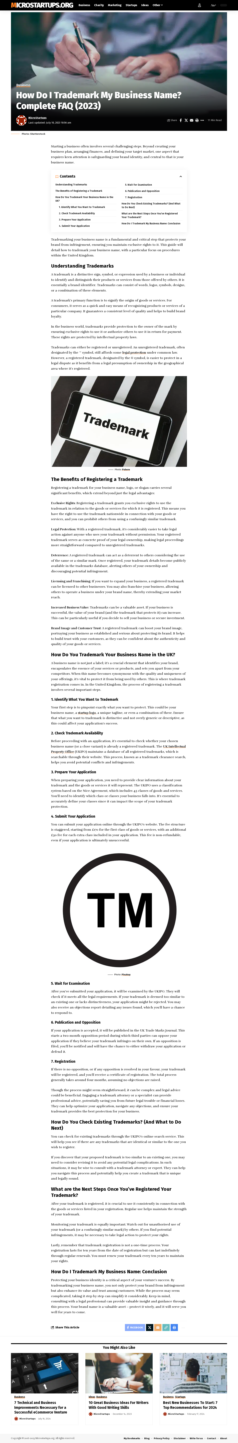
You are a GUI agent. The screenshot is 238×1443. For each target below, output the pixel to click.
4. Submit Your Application (74, 226)
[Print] (196, 120)
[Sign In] (199, 5)
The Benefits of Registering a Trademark (78, 190)
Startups (180, 1397)
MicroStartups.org (42, 5)
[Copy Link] (166, 1327)
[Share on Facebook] (180, 120)
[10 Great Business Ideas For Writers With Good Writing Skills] (119, 1373)
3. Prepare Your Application (75, 219)
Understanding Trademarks (71, 184)
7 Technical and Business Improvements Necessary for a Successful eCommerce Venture (40, 1407)
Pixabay (126, 974)
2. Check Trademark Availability (77, 213)
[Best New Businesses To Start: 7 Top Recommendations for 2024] (193, 1373)
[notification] (206, 5)
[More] (202, 120)
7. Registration (133, 197)
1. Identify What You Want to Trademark (82, 207)
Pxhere (126, 469)
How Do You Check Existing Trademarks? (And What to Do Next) (151, 205)
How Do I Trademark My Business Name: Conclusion (151, 223)
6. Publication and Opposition (142, 191)
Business (23, 85)
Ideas (92, 1397)
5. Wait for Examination (138, 184)
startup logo (87, 713)
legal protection (134, 352)
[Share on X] (186, 120)
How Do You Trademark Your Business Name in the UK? (84, 199)
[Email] (191, 120)
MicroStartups (37, 117)
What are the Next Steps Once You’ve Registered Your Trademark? (150, 215)
